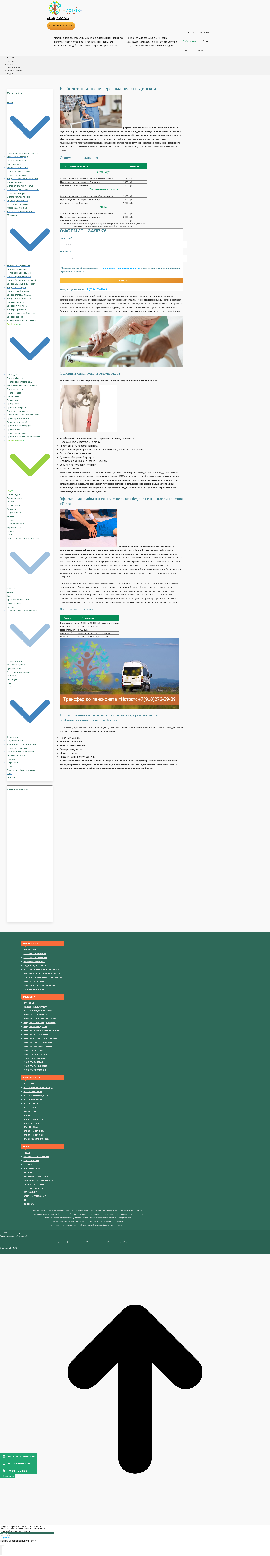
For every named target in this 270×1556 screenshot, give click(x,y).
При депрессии (31, 1123)
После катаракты (33, 1091)
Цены (26, 1200)
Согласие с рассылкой (76, 1242)
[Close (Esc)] (0, 1545)
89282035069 (8, 1247)
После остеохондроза (36, 1095)
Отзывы (28, 1164)
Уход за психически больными (40, 1038)
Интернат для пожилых (36, 1156)
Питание (28, 1172)
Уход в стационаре (34, 981)
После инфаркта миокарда (38, 1087)
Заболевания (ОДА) (34, 1135)
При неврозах (31, 1127)
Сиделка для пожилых (36, 965)
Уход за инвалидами (35, 1026)
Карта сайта (129, 1242)
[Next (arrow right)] (1, 1550)
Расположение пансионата (38, 1180)
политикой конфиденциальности (121, 267)
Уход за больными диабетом (40, 1022)
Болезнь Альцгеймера (35, 1007)
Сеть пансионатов (33, 1188)
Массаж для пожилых (35, 957)
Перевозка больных (34, 961)
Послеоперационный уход (38, 1011)
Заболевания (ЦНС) (34, 1131)
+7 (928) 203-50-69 (58, 18)
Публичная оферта (115, 1242)
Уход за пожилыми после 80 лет (41, 985)
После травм (30, 1107)
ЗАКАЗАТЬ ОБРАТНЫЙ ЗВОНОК (61, 26)
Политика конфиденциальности (54, 1242)
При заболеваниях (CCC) (36, 1139)
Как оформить (31, 1160)
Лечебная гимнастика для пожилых (43, 977)
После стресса (31, 1103)
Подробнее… (6, 1538)
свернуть (9, 1476)
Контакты (29, 1204)
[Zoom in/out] (3, 1545)
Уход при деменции (34, 1058)
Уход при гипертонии (35, 1054)
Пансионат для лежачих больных (42, 973)
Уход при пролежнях (35, 1070)
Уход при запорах (33, 1062)
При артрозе (30, 1115)
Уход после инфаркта (35, 1014)
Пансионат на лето (34, 1168)
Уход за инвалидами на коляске (41, 1030)
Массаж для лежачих (35, 953)
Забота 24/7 (30, 949)
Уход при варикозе (34, 1050)
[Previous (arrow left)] (0, 1550)
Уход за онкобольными (37, 1034)
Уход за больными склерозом (40, 1018)
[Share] (1, 1545)
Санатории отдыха (34, 1184)
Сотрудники (30, 1192)
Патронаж (29, 1003)
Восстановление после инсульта (41, 969)
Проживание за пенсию (36, 1176)
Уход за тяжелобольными (38, 1046)
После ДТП (29, 1083)
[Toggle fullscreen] (2, 1545)
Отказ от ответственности (96, 1242)
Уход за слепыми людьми (38, 1042)
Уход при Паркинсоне (35, 1066)
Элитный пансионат (35, 1196)
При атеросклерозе (34, 1119)
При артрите (30, 1111)
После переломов (33, 1099)
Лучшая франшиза (34, 989)
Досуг (27, 1152)
